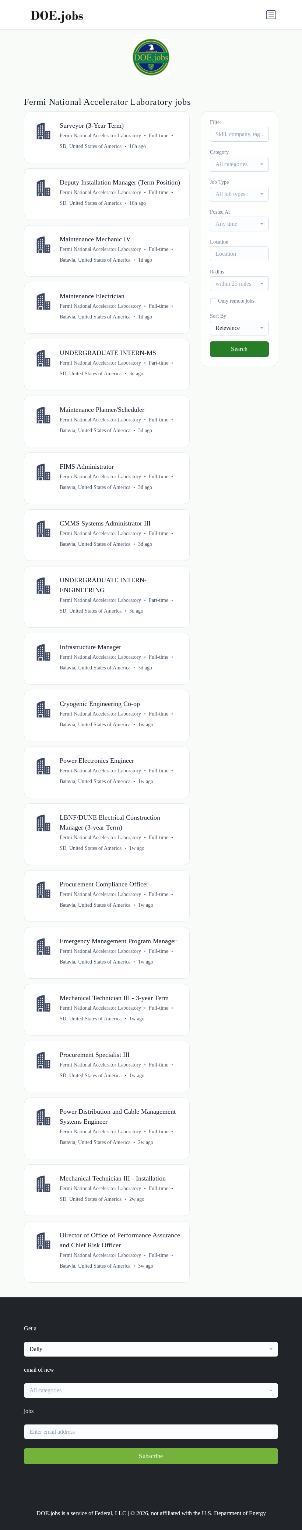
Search (239, 349)
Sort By (218, 316)
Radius (217, 272)
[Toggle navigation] (271, 15)
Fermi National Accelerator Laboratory (100, 135)
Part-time (158, 363)
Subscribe (151, 1456)
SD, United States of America (91, 146)
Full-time (158, 135)
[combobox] (239, 164)
